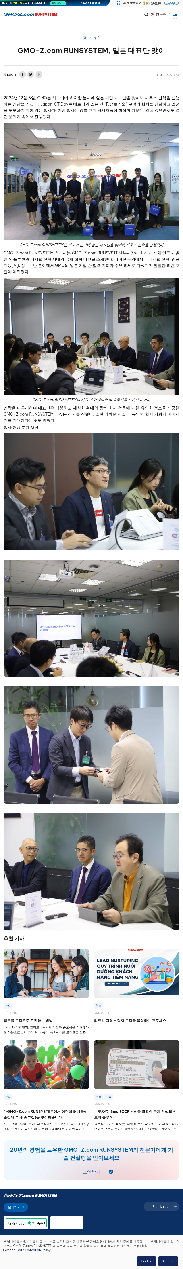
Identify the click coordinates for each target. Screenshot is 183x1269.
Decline (146, 1261)
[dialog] (91, 1253)
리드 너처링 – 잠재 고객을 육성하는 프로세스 (130, 1020)
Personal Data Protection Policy (27, 1250)
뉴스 (96, 37)
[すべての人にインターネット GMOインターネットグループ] (152, 3)
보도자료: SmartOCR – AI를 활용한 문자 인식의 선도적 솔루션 (135, 1114)
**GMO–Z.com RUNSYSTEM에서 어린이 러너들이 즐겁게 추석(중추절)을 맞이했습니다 (45, 1114)
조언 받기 (91, 1171)
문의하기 (14, 1207)
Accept (168, 1261)
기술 (108, 1096)
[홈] (30, 14)
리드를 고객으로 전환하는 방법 (28, 1020)
